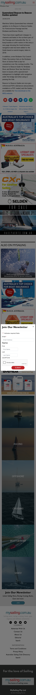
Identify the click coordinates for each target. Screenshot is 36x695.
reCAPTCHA (6, 358)
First (3, 346)
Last (3, 352)
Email (4, 336)
